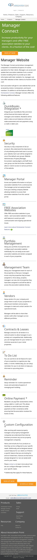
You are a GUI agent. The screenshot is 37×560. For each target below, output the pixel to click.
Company (18, 17)
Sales (17, 15)
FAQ (2, 525)
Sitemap (22, 557)
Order (17, 508)
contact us (12, 464)
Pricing (18, 506)
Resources (29, 15)
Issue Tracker (19, 516)
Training (18, 518)
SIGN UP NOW (9, 53)
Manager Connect (5, 508)
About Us (17, 525)
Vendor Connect (5, 510)
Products (11, 15)
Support (22, 15)
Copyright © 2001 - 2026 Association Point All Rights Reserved (18, 556)
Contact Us (21, 10)
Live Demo (3, 512)
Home (5, 15)
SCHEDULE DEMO (26, 484)
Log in (15, 10)
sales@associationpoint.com (20, 498)
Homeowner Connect (8, 93)
